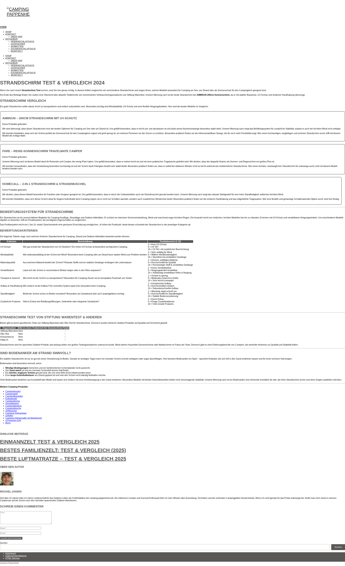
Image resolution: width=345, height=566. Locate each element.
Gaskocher (18, 44)
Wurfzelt (17, 51)
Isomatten (17, 46)
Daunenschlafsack (23, 49)
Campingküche (12, 401)
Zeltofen (9, 415)
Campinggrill (11, 394)
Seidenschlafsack (22, 41)
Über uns (16, 37)
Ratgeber (11, 39)
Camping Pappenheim (9, 563)
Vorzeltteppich (12, 403)
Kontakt (10, 34)
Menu (3, 27)
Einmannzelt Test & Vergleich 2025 (49, 442)
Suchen (3, 543)
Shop (8, 32)
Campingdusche (13, 408)
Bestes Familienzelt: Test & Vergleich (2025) (63, 450)
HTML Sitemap (12, 558)
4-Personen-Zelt (13, 420)
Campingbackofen (14, 396)
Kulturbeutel (11, 398)
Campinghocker (13, 391)
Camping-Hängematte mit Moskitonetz (23, 418)
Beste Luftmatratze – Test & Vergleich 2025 (63, 459)
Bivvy (8, 423)
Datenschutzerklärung (15, 556)
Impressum (10, 553)
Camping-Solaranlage (16, 413)
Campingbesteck (13, 406)
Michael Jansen (11, 491)
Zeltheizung (11, 411)
